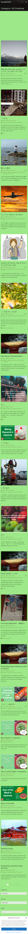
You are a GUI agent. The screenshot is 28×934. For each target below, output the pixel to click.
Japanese (5, 75)
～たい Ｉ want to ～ (8, 704)
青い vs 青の (5, 168)
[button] (26, 918)
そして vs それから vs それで (12, 215)
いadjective (5, 328)
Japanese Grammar (11, 75)
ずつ (2, 535)
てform (4, 588)
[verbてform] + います (9, 574)
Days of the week (7, 803)
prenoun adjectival (7, 638)
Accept (14, 929)
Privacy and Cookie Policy (17, 932)
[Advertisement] (14, 26)
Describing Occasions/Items (11, 356)
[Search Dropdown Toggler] (22, 2)
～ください (5, 443)
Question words (7, 848)
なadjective (10, 328)
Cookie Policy (8, 932)
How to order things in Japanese (13, 771)
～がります (5, 488)
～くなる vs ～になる (9, 312)
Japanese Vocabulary (12, 172)
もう (2, 404)
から (4, 133)
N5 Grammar (19, 75)
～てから (4, 118)
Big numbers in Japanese (10, 738)
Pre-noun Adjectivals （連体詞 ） (13, 623)
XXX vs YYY (10, 173)
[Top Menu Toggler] (26, 2)
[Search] (25, 912)
